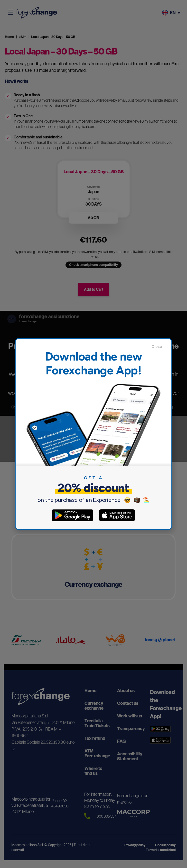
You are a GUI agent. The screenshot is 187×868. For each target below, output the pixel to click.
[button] (159, 347)
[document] (93, 434)
